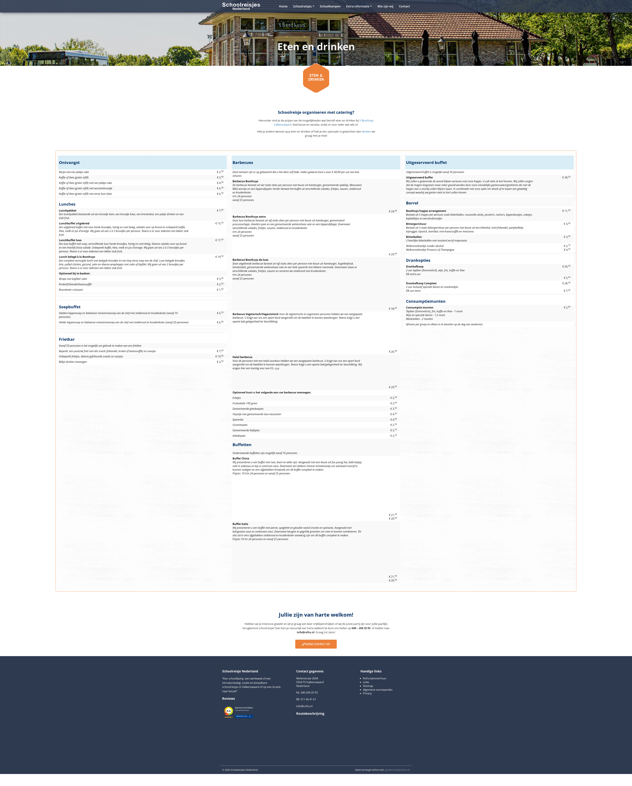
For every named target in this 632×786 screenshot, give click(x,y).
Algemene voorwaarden (378, 696)
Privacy (367, 700)
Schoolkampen (330, 6)
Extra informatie (357, 6)
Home (283, 6)
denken (366, 131)
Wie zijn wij (385, 6)
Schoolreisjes (302, 6)
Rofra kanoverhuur (374, 685)
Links (366, 689)
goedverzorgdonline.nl (397, 776)
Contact (404, 6)
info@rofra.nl (304, 713)
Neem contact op (317, 647)
